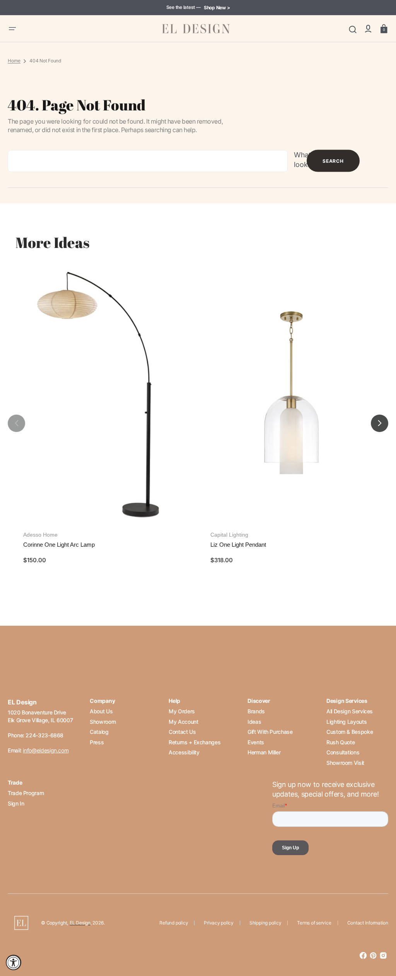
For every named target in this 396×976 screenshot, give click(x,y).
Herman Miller (264, 752)
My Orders (182, 711)
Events (256, 742)
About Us (101, 711)
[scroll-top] (379, 936)
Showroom (103, 721)
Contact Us (182, 731)
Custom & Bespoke (349, 731)
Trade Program (26, 793)
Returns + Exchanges (194, 742)
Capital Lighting (229, 535)
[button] (12, 28)
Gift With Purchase (270, 731)
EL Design (80, 923)
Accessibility (184, 752)
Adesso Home (40, 535)
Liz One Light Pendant (238, 544)
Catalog (99, 731)
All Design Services (349, 711)
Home (14, 61)
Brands (256, 711)
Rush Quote (340, 742)
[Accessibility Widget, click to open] (13, 962)
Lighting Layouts (346, 721)
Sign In (16, 803)
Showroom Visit (345, 762)
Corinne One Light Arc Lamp (59, 544)
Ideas (254, 721)
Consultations (342, 752)
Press (97, 742)
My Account (183, 721)
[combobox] (148, 161)
